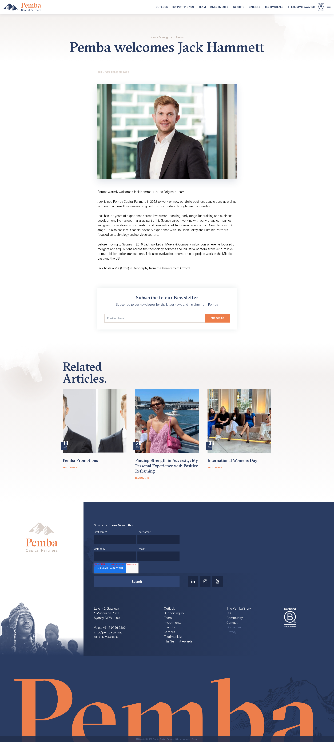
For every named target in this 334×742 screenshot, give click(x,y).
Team (202, 7)
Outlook (162, 7)
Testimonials (274, 7)
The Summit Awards (301, 7)
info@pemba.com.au (108, 632)
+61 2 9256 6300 (114, 627)
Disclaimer (233, 627)
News (180, 37)
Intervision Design (190, 738)
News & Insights (161, 37)
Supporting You (183, 7)
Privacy (231, 631)
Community (234, 617)
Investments (219, 7)
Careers (254, 7)
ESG (229, 613)
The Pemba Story (238, 608)
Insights (238, 7)
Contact (232, 622)
